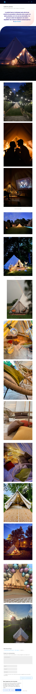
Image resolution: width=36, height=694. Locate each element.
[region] (12, 686)
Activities (17, 8)
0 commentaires (22, 8)
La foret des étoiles (8, 8)
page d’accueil (17, 21)
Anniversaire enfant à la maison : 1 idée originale (11, 650)
